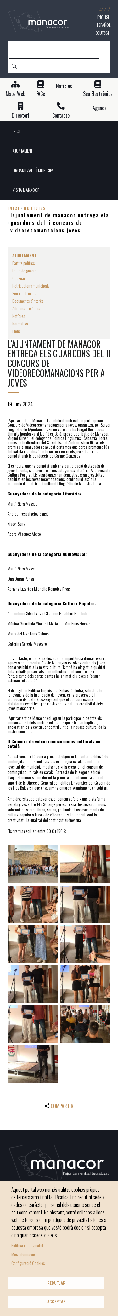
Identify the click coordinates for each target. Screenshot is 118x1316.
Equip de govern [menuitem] (24, 270)
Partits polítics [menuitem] (23, 263)
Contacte (61, 115)
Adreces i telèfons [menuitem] (26, 308)
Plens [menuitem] (16, 331)
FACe (40, 94)
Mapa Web (15, 94)
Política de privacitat (27, 1245)
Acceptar (56, 1301)
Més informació (23, 1254)
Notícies (64, 86)
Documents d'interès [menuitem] (27, 300)
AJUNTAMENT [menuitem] (22, 150)
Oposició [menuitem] (19, 278)
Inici (14, 208)
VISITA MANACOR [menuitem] (26, 189)
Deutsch (103, 32)
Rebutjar (56, 1283)
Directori (20, 115)
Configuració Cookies (28, 1263)
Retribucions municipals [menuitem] (30, 285)
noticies (35, 208)
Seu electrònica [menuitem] (24, 293)
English (103, 17)
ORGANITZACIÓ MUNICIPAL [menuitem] (34, 170)
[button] (33, 864)
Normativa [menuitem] (20, 323)
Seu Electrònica (98, 94)
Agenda (100, 108)
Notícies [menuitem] (18, 316)
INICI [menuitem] (16, 131)
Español (103, 24)
